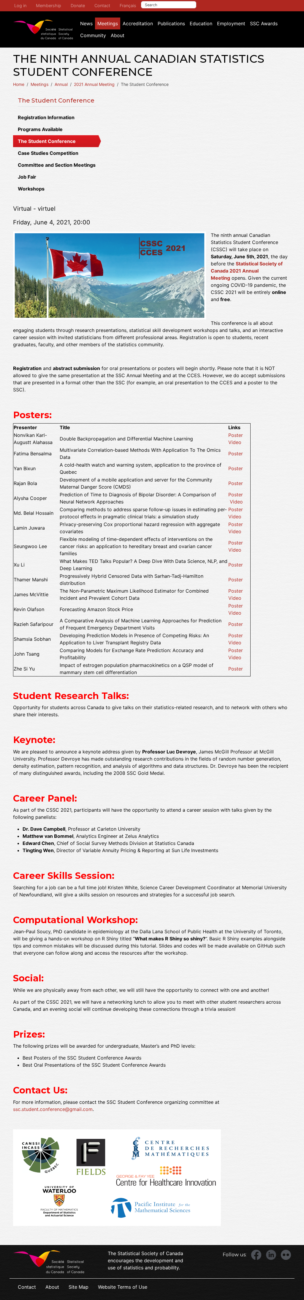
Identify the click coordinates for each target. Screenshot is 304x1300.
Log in (20, 5)
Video (234, 442)
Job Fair (27, 177)
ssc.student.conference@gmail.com (53, 1109)
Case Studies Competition (48, 153)
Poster (235, 435)
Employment (231, 23)
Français (128, 5)
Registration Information (46, 117)
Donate (78, 5)
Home (18, 84)
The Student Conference (56, 100)
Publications (171, 23)
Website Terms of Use (122, 1287)
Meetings (107, 23)
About (117, 35)
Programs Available (40, 129)
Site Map (78, 1287)
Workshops (31, 189)
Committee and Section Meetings (57, 165)
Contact (102, 5)
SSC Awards (264, 23)
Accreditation (138, 23)
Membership (48, 5)
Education (201, 23)
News (86, 23)
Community (93, 35)
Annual (61, 84)
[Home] (43, 29)
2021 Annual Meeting (94, 84)
